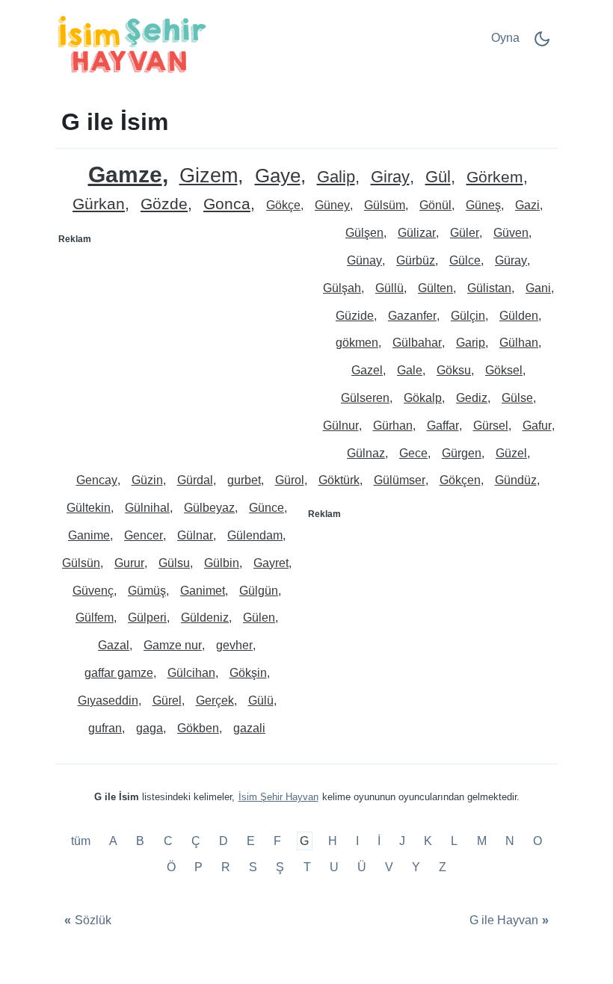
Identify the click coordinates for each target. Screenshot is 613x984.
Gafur (537, 425)
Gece (413, 453)
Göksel (504, 370)
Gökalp (423, 398)
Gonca (226, 204)
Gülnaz (366, 453)
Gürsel (490, 425)
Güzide (355, 315)
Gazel (367, 370)
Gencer (143, 535)
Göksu (454, 370)
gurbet (244, 480)
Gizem (208, 176)
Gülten (435, 288)
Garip (470, 342)
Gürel (167, 700)
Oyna (505, 37)
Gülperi (147, 617)
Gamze (125, 174)
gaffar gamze (118, 672)
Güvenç (93, 590)
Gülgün (258, 590)
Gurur (129, 563)
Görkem (494, 177)
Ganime (89, 535)
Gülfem (95, 617)
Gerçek (215, 700)
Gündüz (516, 480)
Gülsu (174, 563)
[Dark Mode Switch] (542, 44)
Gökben (198, 728)
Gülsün (81, 563)
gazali (249, 728)
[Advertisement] (181, 344)
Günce (266, 507)
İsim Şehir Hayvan (278, 796)
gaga (149, 728)
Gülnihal (147, 507)
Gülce (465, 260)
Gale (409, 370)
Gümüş (147, 590)
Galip (336, 177)
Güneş (483, 205)
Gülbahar (417, 342)
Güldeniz (205, 617)
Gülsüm (384, 205)
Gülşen (364, 232)
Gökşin (248, 672)
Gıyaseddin (108, 700)
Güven (511, 232)
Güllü (389, 288)
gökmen (357, 342)
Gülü (261, 700)
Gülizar (417, 232)
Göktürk (339, 480)
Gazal (113, 645)
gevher (234, 645)
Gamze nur (173, 645)
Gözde (164, 204)
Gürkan (99, 204)
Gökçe (283, 205)
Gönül (435, 205)
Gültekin (89, 507)
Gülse (517, 398)
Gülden (518, 315)
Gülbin (221, 563)
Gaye (278, 176)
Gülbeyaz (209, 507)
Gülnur (341, 425)
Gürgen (461, 453)
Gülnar (195, 535)
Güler (464, 232)
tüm (82, 841)
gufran (105, 728)
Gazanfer (412, 315)
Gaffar (443, 425)
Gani (538, 288)
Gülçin (468, 315)
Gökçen (460, 480)
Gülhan (518, 342)
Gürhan (393, 425)
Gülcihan (191, 672)
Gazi (527, 205)
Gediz (471, 398)
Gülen (259, 617)
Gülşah (342, 288)
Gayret (271, 563)
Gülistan (489, 288)
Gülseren (365, 398)
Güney (332, 205)
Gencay (96, 480)
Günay (364, 260)
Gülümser (399, 480)
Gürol (289, 480)
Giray (390, 177)
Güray (511, 260)
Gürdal (195, 480)
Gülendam (255, 535)
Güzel (511, 453)
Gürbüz (415, 260)
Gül (438, 177)
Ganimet (202, 590)
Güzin (147, 480)
